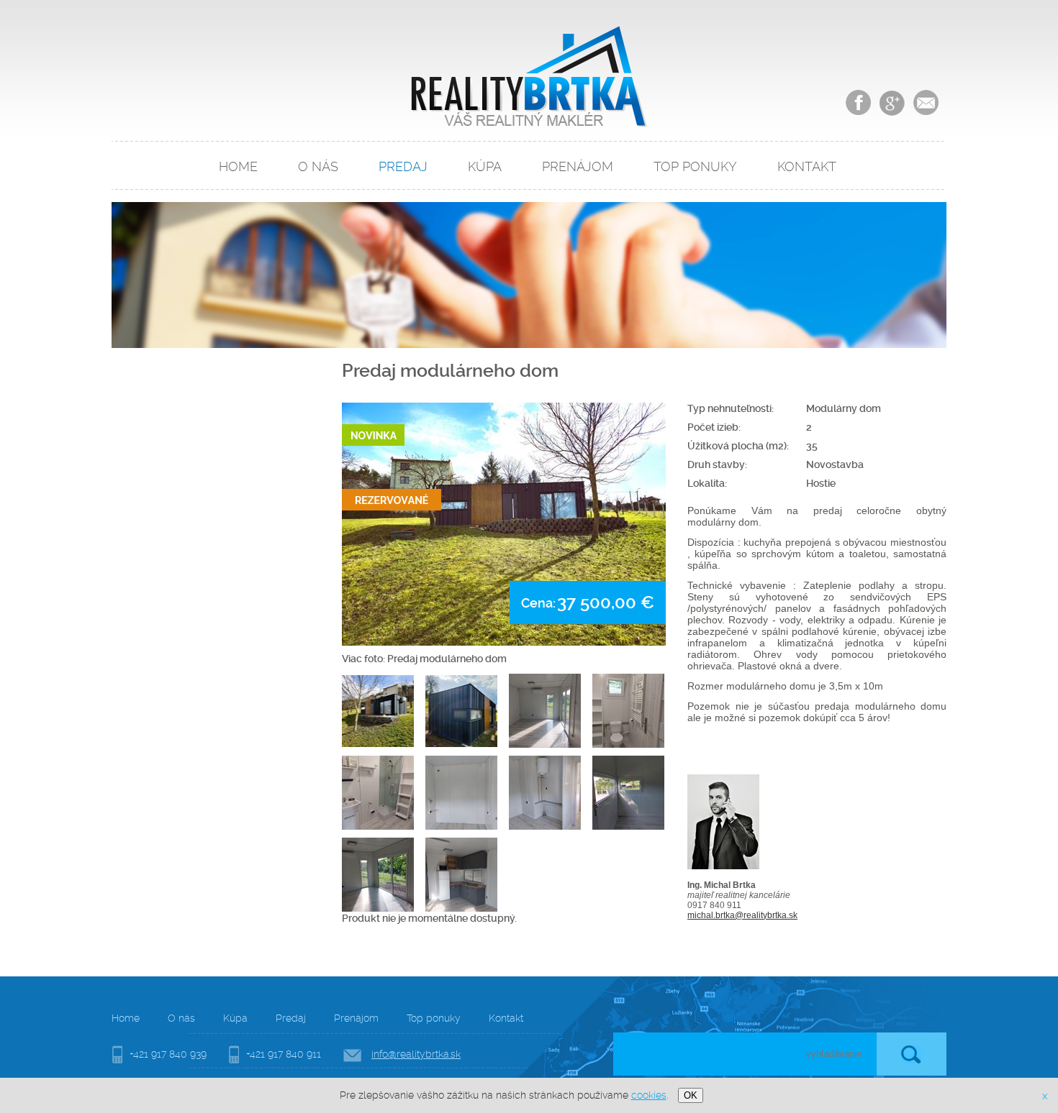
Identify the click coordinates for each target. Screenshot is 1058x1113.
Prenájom (577, 166)
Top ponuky (695, 166)
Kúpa (485, 166)
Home (238, 166)
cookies (648, 1095)
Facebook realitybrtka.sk (858, 102)
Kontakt (806, 166)
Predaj (403, 166)
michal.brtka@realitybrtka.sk (742, 915)
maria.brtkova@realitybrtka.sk (926, 102)
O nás (318, 166)
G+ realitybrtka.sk (892, 102)
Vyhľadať (911, 1054)
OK (690, 1095)
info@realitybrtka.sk (416, 1054)
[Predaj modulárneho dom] (504, 524)
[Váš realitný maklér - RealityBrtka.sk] (528, 123)
